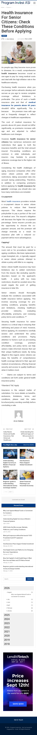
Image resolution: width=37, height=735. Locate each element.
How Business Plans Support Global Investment (18, 544)
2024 (7, 619)
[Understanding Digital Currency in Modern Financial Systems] (10, 454)
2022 (7, 627)
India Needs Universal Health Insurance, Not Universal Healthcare (9, 436)
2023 (7, 623)
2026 (7, 588)
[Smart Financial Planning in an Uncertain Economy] (27, 475)
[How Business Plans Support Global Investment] (27, 454)
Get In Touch (18, 720)
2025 (7, 615)
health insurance (13, 201)
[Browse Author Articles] (18, 414)
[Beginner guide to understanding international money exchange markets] (10, 475)
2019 (7, 639)
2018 (7, 644)
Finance (4, 35)
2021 (7, 631)
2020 (7, 635)
